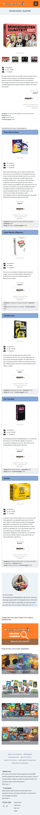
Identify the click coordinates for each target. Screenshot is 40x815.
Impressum (17, 805)
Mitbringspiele (28, 754)
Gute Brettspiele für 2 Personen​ (20, 670)
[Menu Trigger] (36, 3)
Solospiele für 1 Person (20, 741)
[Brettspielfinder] (14, 4)
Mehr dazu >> (6, 784)
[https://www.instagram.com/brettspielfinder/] (6, 806)
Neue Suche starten (20, 641)
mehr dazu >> (35, 107)
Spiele (15, 811)
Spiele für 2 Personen (10, 760)
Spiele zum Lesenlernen (15, 754)
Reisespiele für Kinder (20, 694)
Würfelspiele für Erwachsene (20, 717)
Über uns (34, 605)
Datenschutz (17, 802)
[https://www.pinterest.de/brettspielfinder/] (3, 806)
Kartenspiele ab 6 (13, 757)
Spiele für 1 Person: (26, 757)
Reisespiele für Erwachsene (20, 763)
